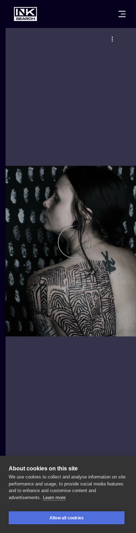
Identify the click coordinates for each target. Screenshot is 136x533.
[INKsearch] (25, 14)
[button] (112, 39)
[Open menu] (122, 14)
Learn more (54, 497)
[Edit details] (112, 39)
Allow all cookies (67, 518)
